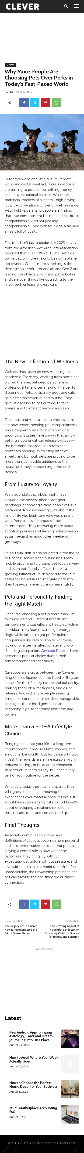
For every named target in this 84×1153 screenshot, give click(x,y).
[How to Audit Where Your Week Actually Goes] (70, 1064)
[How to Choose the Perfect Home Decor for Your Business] (70, 1089)
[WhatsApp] (56, 102)
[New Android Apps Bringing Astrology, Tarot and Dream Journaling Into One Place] (70, 1039)
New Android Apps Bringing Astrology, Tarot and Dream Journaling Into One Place (31, 1036)
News (10, 65)
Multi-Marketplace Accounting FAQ (33, 1110)
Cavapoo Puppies (55, 651)
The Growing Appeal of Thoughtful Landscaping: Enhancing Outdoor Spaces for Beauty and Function (62, 931)
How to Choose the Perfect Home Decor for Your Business (33, 1085)
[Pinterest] (45, 102)
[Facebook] (24, 102)
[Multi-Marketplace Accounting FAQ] (70, 1114)
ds (11, 92)
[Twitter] (34, 102)
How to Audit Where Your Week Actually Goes (33, 1059)
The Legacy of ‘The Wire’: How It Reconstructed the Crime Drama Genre (21, 929)
